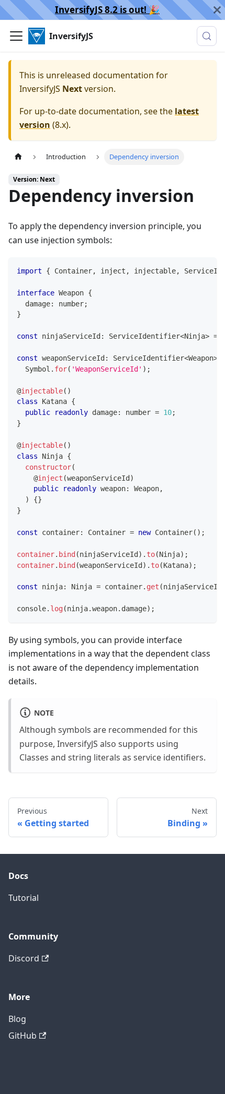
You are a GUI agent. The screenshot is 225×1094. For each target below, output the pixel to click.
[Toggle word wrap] (185, 270)
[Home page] (18, 157)
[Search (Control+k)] (207, 36)
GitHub (22, 1035)
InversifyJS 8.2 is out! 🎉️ (107, 10)
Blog (17, 1019)
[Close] (217, 10)
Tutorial (23, 897)
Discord (23, 958)
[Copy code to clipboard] (203, 270)
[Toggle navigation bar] (16, 36)
